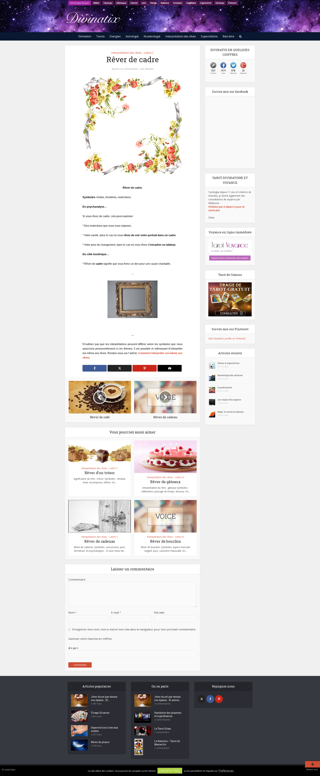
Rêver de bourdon (165, 541)
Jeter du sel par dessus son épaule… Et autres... (167, 698)
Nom (72, 612)
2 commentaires (162, 719)
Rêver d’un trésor (99, 472)
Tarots (100, 36)
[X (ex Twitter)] (202, 699)
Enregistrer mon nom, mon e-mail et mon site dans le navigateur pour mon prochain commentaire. (134, 629)
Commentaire (76, 579)
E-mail (116, 612)
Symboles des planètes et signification (167, 714)
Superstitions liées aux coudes (104, 729)
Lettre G (179, 477)
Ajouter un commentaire (125, 68)
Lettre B (179, 536)
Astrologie (132, 36)
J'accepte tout (169, 770)
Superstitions (209, 36)
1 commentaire (161, 732)
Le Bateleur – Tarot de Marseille (167, 742)
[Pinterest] (219, 699)
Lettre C (149, 53)
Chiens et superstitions (229, 363)
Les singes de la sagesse (229, 399)
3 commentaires (162, 703)
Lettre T (113, 468)
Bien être (228, 36)
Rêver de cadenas (99, 541)
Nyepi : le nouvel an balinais (231, 411)
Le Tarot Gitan (162, 728)
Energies (115, 36)
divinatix (149, 68)
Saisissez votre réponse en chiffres (90, 639)
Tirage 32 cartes (100, 712)
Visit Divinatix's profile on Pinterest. (227, 338)
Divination (84, 36)
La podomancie (225, 387)
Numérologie (152, 36)
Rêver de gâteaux (165, 481)
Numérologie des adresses (230, 375)
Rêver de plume (100, 742)
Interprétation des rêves (180, 36)
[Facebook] (210, 699)
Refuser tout (312, 769)
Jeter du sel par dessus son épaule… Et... (104, 698)
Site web (159, 612)
